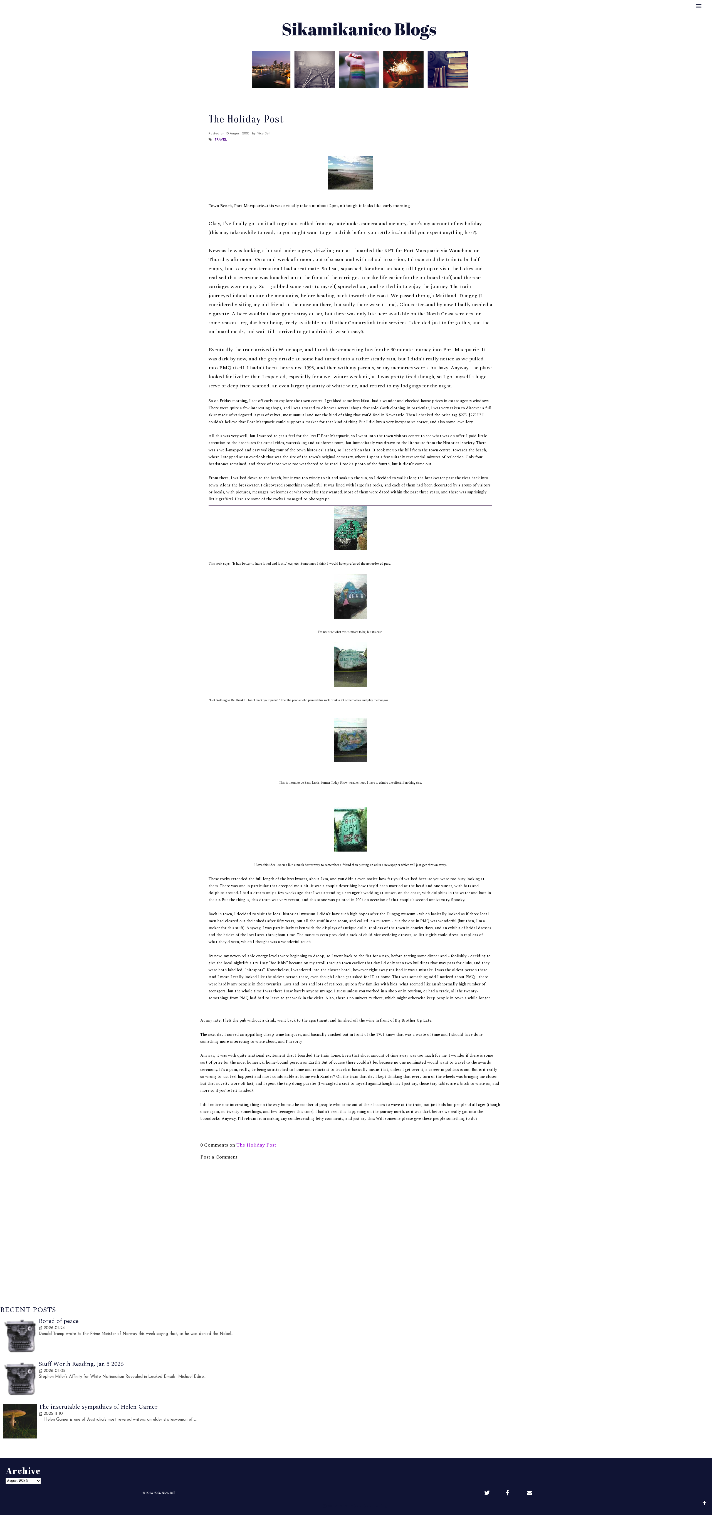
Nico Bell (168, 1493)
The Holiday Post (256, 1145)
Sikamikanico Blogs (370, 1506)
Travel (220, 139)
